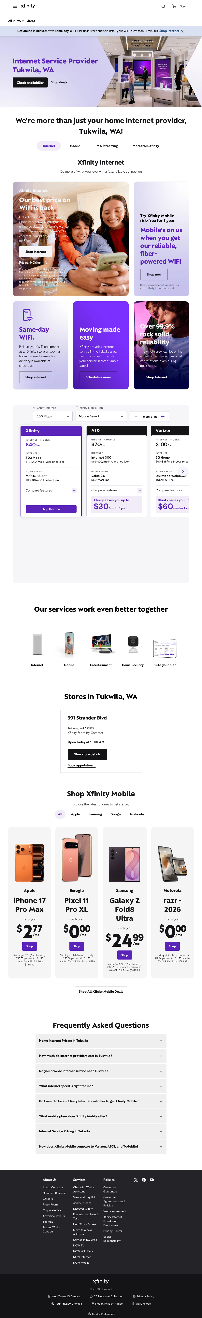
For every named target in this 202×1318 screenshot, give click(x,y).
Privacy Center (112, 1231)
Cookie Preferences (103, 1314)
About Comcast (53, 1187)
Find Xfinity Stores (84, 1224)
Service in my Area (85, 1240)
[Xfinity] (28, 6)
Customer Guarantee (110, 1189)
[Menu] (15, 6)
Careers (48, 1199)
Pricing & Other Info (33, 263)
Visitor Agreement (114, 1211)
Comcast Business (54, 1193)
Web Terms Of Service (66, 1296)
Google (115, 814)
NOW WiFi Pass (83, 1251)
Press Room (50, 1204)
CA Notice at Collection (108, 1296)
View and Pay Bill (84, 1197)
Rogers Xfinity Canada (51, 1229)
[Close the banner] (182, 31)
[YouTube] (151, 1179)
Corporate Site (52, 1210)
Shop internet (169, 31)
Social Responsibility (112, 1239)
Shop (29, 946)
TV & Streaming (106, 146)
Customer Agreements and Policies (114, 1201)
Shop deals (59, 82)
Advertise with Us (54, 1216)
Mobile (75, 146)
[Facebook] (143, 1179)
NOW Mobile (81, 1262)
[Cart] (174, 6)
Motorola (137, 814)
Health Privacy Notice (109, 1303)
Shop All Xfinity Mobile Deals (101, 991)
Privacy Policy (145, 1296)
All (60, 814)
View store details (87, 754)
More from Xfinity (146, 146)
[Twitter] (136, 1179)
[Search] (163, 6)
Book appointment (82, 765)
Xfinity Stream (82, 1203)
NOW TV (78, 1245)
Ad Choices (143, 1303)
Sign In (184, 6)
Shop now (154, 274)
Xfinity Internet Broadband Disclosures (112, 1221)
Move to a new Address (82, 1232)
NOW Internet (82, 1257)
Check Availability (30, 83)
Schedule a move (98, 377)
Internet (49, 146)
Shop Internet (156, 377)
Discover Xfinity (83, 1208)
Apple (75, 814)
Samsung (95, 814)
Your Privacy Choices (68, 1303)
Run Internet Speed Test (85, 1216)
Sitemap (48, 1221)
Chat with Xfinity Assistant (83, 1189)
